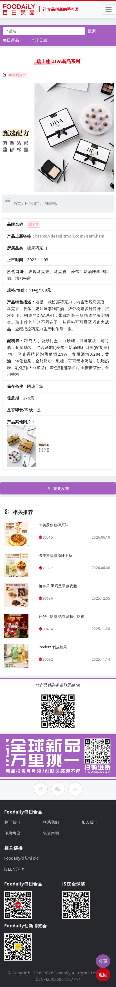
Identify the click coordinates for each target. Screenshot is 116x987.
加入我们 (90, 822)
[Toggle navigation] (108, 9)
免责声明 (51, 833)
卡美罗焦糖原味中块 (55, 555)
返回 (103, 975)
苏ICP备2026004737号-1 (58, 979)
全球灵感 (39, 40)
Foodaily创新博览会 (22, 858)
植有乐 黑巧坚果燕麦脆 (58, 585)
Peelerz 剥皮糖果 (53, 646)
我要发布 (61, 488)
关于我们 (12, 822)
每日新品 (11, 40)
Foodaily (62, 972)
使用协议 (12, 833)
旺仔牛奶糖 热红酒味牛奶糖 (61, 616)
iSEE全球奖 (14, 869)
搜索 (92, 30)
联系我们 (51, 822)
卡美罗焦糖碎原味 (53, 524)
